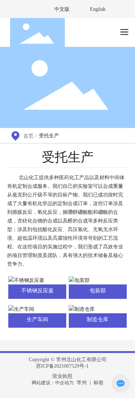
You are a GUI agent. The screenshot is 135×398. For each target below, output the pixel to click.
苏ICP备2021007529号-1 (62, 366)
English (97, 9)
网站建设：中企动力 (53, 382)
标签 (99, 382)
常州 (82, 382)
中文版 (61, 9)
